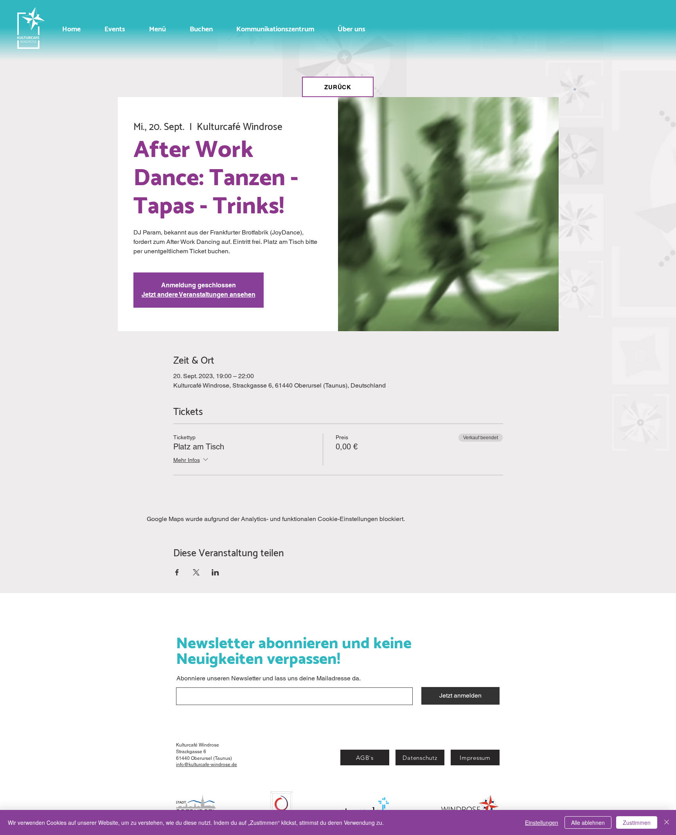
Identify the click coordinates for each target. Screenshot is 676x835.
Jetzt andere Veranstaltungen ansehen (198, 294)
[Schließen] (666, 822)
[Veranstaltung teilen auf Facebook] (177, 572)
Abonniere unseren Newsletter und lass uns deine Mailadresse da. (268, 678)
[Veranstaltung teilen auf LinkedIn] (215, 572)
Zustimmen (637, 822)
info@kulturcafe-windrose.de (206, 764)
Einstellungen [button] (541, 822)
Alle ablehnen (588, 822)
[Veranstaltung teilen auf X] (196, 572)
